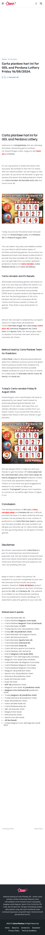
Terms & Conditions (29, 931)
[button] (3, 3)
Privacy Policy (14, 931)
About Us (15, 928)
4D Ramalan (12, 59)
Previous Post (8, 829)
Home (4, 59)
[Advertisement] (22, 32)
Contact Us (25, 928)
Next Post (38, 829)
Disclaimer (36, 928)
